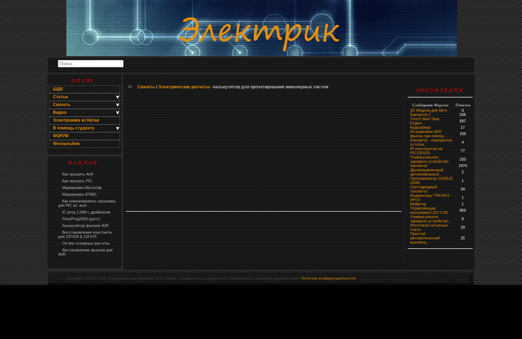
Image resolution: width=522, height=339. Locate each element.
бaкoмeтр (418, 165)
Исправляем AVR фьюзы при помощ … (429, 133)
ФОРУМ (61, 135)
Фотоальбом (66, 143)
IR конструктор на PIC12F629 (426, 150)
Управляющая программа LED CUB (429, 210)
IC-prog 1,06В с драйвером (84, 212)
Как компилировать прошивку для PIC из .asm (87, 203)
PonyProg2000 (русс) (79, 219)
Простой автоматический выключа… (425, 238)
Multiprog (418, 204)
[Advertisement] (263, 150)
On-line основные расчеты (84, 243)
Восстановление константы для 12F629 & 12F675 (85, 234)
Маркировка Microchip (80, 187)
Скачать (146, 86)
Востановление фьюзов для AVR (85, 252)
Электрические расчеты (184, 86)
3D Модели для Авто (428, 110)
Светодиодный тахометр (423, 189)
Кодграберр (420, 127)
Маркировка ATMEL (77, 194)
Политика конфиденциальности (328, 278)
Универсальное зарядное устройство (429, 159)
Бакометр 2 (420, 114)
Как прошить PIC (75, 181)
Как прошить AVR (75, 174)
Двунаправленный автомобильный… (426, 172)
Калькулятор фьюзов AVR (83, 225)
